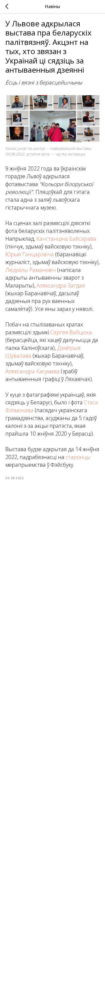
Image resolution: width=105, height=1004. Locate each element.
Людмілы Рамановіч (30, 269)
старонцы (78, 457)
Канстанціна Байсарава (66, 238)
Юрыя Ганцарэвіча (29, 254)
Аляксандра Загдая (61, 285)
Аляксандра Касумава (32, 371)
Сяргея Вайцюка (71, 332)
